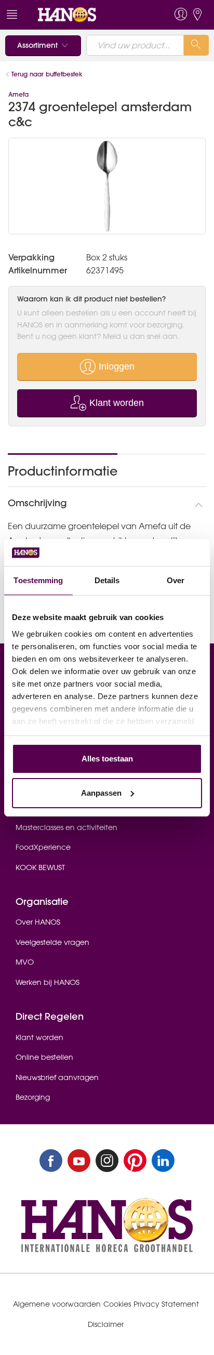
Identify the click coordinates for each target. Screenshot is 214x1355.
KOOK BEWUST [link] (40, 867)
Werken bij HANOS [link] (47, 982)
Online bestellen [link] (44, 1057)
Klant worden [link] (39, 1037)
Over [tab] (175, 580)
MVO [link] (25, 962)
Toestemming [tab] (38, 580)
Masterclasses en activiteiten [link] (66, 827)
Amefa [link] (18, 94)
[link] (87, 15)
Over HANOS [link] (38, 922)
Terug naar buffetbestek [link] (47, 74)
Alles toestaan (107, 758)
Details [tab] (107, 580)
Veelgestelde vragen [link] (52, 942)
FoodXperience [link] (43, 847)
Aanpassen (101, 792)
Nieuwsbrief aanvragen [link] (57, 1077)
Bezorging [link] (33, 1097)
